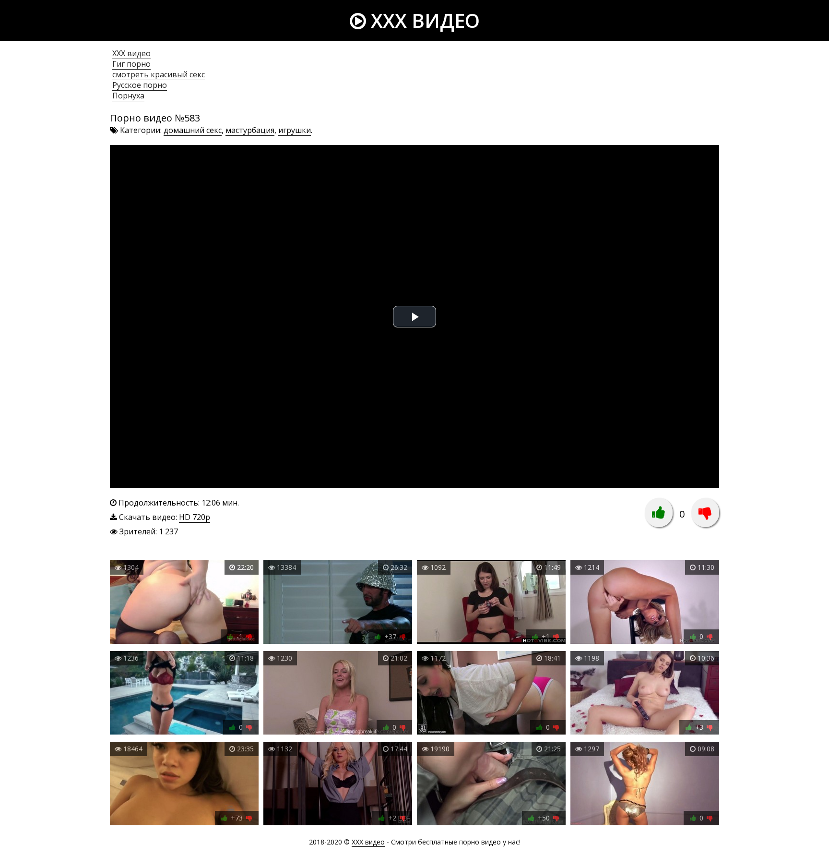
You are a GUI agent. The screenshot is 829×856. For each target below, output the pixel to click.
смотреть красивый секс (158, 74)
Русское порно (139, 85)
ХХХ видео (131, 53)
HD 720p (194, 517)
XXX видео (423, 20)
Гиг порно (131, 64)
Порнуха (128, 95)
